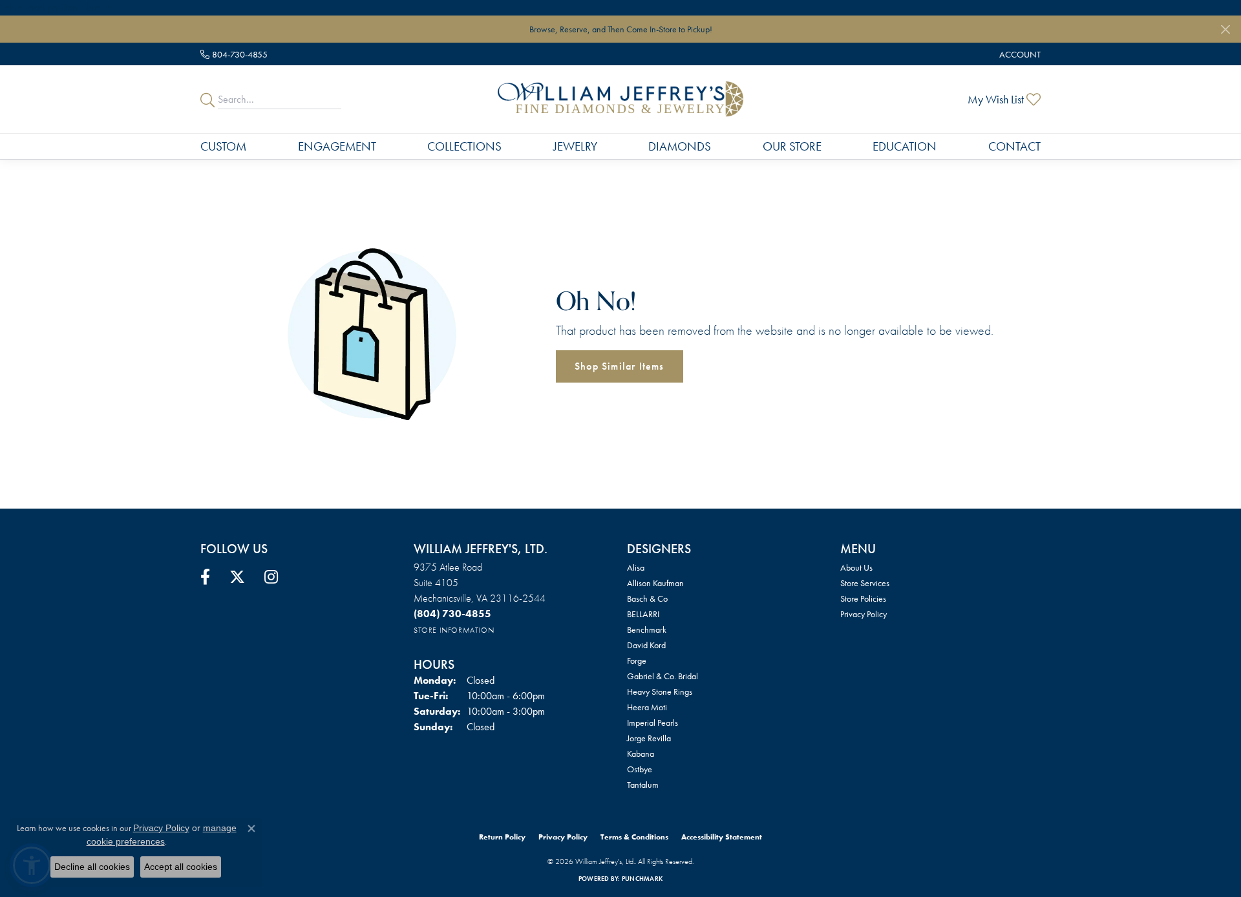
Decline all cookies (92, 866)
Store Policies (863, 598)
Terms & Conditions (634, 837)
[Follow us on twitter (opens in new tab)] (237, 577)
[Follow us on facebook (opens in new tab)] (205, 577)
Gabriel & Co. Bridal (662, 676)
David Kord (646, 645)
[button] (1019, 54)
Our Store (792, 146)
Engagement (337, 146)
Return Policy (502, 837)
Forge (636, 660)
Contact (1014, 146)
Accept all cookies (180, 866)
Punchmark (642, 878)
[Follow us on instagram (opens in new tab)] (271, 577)
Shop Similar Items (619, 366)
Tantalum (643, 784)
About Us (856, 567)
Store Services (864, 583)
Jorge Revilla (649, 738)
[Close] (1225, 29)
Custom (223, 146)
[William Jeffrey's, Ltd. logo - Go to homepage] (620, 99)
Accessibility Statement (721, 837)
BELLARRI (643, 614)
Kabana (640, 753)
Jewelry (575, 146)
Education (905, 146)
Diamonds (679, 146)
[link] (234, 54)
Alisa (635, 567)
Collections (464, 146)
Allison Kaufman (655, 583)
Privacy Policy (863, 614)
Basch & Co (647, 598)
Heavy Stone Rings (659, 691)
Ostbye (639, 769)
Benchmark (646, 629)
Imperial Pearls (652, 722)
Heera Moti (647, 707)
